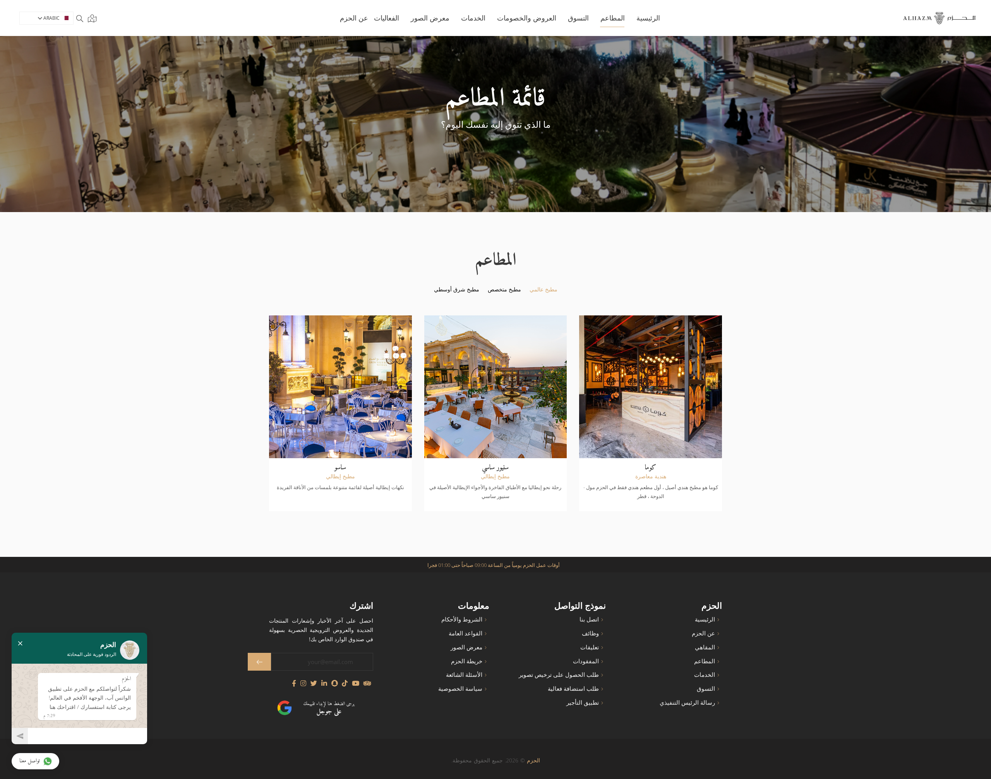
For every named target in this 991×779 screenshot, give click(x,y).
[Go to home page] (939, 18)
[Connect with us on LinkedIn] (324, 683)
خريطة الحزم (466, 661)
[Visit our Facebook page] (294, 683)
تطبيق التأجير (582, 702)
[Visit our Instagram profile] (303, 683)
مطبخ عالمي (543, 289)
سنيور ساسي (495, 468)
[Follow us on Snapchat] (334, 683)
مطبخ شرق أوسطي (456, 289)
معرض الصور (430, 17)
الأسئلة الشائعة (464, 674)
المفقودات (586, 661)
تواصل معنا (29, 761)
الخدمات (473, 17)
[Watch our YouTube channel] (355, 683)
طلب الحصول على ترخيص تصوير (559, 674)
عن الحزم (703, 633)
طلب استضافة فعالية (573, 688)
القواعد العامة (465, 633)
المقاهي (705, 647)
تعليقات (589, 647)
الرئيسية (648, 17)
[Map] (90, 18)
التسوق (578, 17)
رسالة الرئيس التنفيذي (687, 702)
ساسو (340, 468)
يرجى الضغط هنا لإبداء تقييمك (328, 708)
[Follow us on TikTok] (345, 683)
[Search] (79, 18)
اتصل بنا (589, 619)
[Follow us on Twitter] (313, 683)
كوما (650, 468)
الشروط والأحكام (461, 619)
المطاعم (704, 661)
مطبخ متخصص (504, 289)
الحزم (533, 760)
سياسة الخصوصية (460, 688)
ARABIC (51, 18)
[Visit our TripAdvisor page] (367, 683)
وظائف (590, 633)
